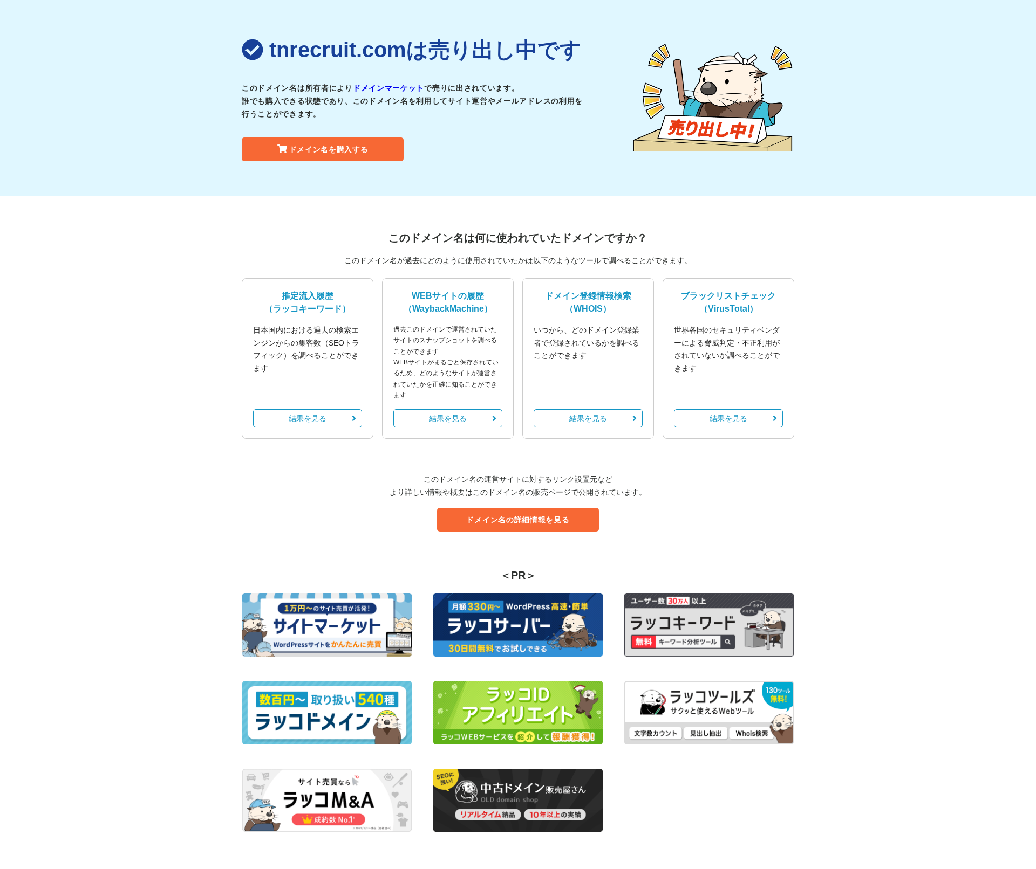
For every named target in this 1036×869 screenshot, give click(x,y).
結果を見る (307, 418)
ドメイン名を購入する (329, 149)
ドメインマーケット (388, 88)
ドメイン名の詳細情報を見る (517, 519)
